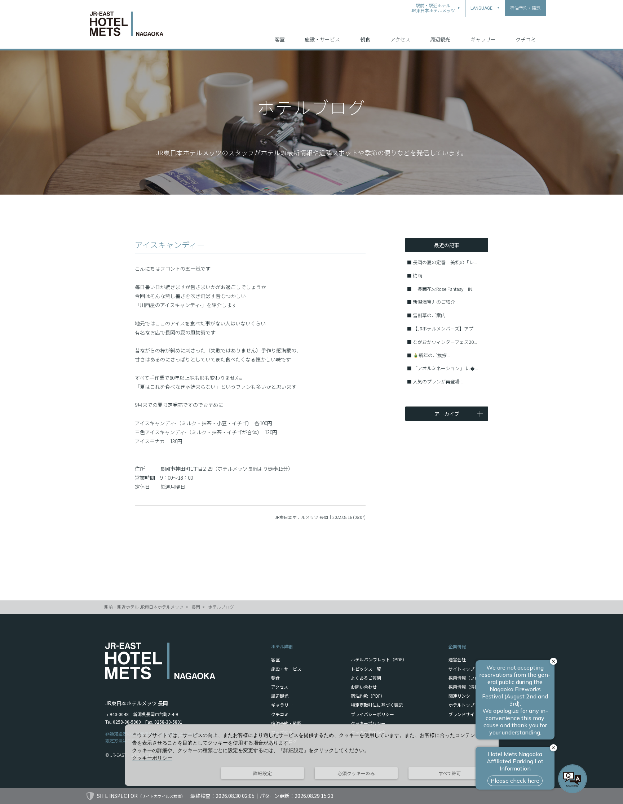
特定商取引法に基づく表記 (377, 705)
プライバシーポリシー (372, 714)
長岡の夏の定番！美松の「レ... (445, 262)
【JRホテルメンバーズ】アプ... (445, 328)
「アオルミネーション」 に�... (445, 368)
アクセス (400, 39)
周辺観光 (440, 39)
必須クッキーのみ (356, 773)
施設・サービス (322, 39)
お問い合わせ (364, 687)
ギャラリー (483, 39)
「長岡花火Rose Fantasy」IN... (444, 288)
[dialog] (312, 755)
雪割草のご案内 (429, 315)
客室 (280, 39)
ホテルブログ (221, 607)
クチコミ (526, 39)
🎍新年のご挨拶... (431, 355)
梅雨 (417, 275)
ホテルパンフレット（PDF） (379, 659)
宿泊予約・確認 (286, 723)
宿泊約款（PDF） (368, 696)
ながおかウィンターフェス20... (445, 341)
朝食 (365, 39)
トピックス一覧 (366, 669)
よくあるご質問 (366, 678)
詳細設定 (262, 773)
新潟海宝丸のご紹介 (434, 301)
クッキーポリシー (368, 723)
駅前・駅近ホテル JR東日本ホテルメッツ (144, 607)
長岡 (195, 607)
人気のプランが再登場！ (438, 381)
